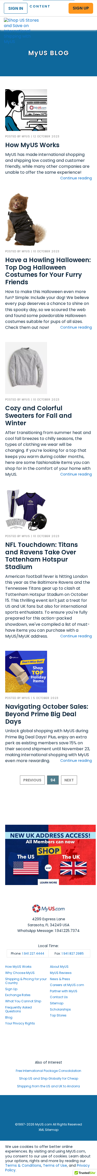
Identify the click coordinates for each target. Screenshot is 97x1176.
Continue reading (76, 178)
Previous (32, 780)
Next (69, 780)
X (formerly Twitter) (48, 1048)
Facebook (48, 1038)
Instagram (48, 1043)
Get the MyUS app (48, 1053)
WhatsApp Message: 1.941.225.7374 (48, 930)
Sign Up (11, 989)
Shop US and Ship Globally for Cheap (48, 1078)
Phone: (27, 953)
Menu (88, 19)
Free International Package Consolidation (48, 1071)
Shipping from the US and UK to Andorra (48, 1086)
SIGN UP (81, 8)
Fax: (69, 953)
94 (52, 780)
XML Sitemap (48, 1130)
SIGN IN (15, 8)
